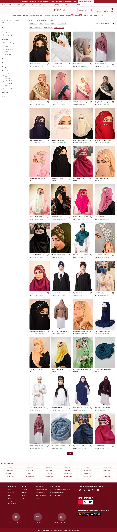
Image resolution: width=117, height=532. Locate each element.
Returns (24, 495)
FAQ (23, 498)
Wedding (62, 15)
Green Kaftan (49, 476)
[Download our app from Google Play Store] (84, 514)
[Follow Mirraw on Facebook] (98, 490)
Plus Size (100, 15)
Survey (42, 5)
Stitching (20, 5)
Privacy (10, 501)
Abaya (46, 23)
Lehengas (25, 15)
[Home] (60, 10)
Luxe (90, 15)
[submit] (91, 10)
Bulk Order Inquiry (51, 5)
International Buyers (41, 489)
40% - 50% (8, 83)
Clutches (29, 473)
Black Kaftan (10, 470)
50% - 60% (8, 85)
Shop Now (41, 59)
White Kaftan (29, 470)
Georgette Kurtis (9, 49)
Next (70, 453)
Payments (24, 489)
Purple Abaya (10, 476)
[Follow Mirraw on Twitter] (85, 490)
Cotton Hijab (87, 470)
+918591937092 (57, 495)
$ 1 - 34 (7, 30)
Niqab (6, 51)
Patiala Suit (30, 467)
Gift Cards (63, 5)
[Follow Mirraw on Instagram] (93, 490)
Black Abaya (87, 473)
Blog (9, 495)
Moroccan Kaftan (106, 467)
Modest (85, 15)
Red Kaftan (106, 470)
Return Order (35, 5)
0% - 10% (8, 74)
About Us (10, 489)
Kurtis (41, 15)
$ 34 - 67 (7, 32)
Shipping (24, 492)
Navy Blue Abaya (87, 476)
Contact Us (5, 5)
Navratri (69, 15)
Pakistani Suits (10, 473)
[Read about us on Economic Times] (80, 502)
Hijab (6, 46)
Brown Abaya (68, 476)
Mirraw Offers (12, 503)
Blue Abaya (68, 470)
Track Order (27, 5)
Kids (56, 15)
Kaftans (53, 23)
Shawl (87, 467)
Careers (38, 498)
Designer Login (40, 492)
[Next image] (47, 46)
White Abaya (106, 473)
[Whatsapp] (80, 490)
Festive (78, 15)
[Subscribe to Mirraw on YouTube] (89, 490)
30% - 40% (8, 81)
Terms (9, 498)
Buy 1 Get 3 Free (62, 23)
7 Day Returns (13, 5)
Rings (10, 467)
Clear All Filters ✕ (59, 27)
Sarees (19, 15)
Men (52, 15)
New (14, 15)
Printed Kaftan (30, 476)
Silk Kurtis (49, 467)
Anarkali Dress (68, 473)
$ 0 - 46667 (8, 35)
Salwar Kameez (34, 15)
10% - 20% (8, 76)
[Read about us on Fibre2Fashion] (90, 502)
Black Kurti (68, 467)
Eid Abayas (8, 54)
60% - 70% (8, 88)
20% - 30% (8, 78)
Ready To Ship (33, 23)
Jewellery (47, 15)
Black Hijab (49, 470)
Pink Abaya (106, 476)
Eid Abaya (49, 473)
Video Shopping (74, 5)
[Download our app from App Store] (95, 514)
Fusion (95, 15)
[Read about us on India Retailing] (85, 502)
